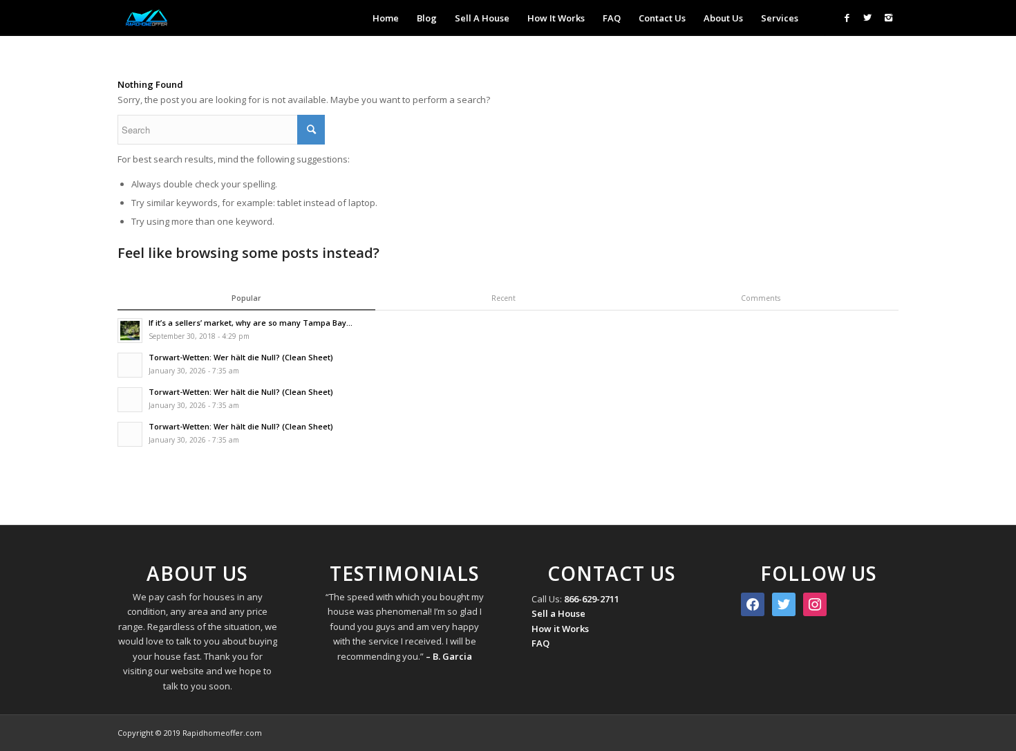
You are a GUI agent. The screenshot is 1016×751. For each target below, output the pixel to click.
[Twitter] (867, 17)
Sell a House (558, 613)
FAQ (540, 643)
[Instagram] (888, 17)
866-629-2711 (591, 599)
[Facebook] (846, 17)
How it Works (560, 628)
